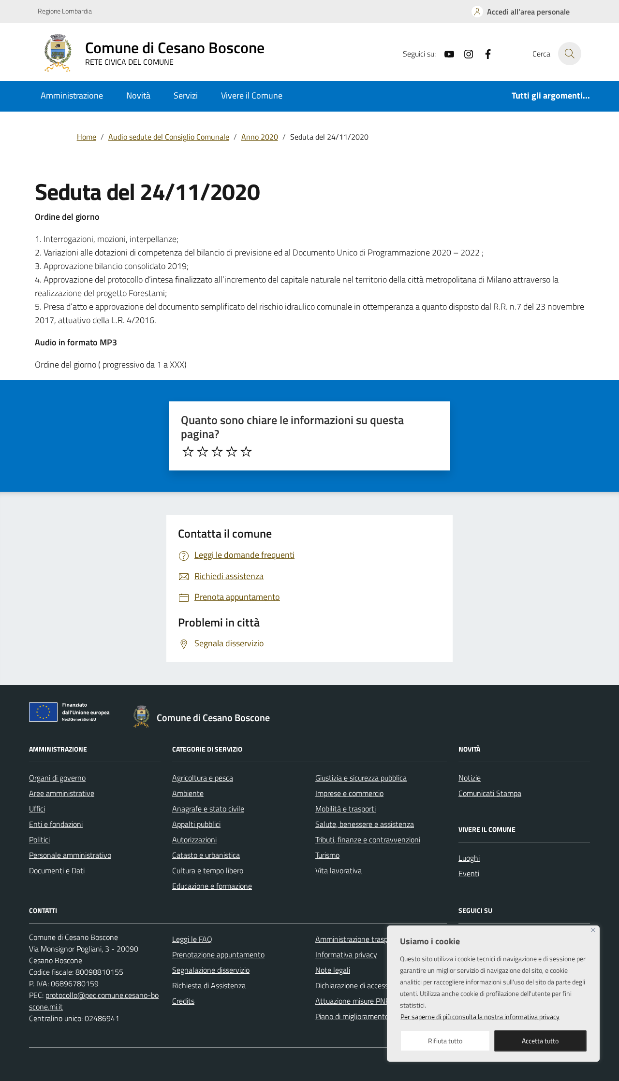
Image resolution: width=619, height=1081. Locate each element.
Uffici (37, 808)
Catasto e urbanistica (206, 855)
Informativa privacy (346, 954)
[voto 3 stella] (217, 451)
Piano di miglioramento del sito (364, 1016)
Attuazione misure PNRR (355, 1001)
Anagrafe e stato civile (208, 808)
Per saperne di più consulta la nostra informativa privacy (480, 1016)
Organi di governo (57, 777)
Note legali (332, 970)
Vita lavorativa (338, 870)
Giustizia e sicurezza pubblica (361, 777)
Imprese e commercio (349, 793)
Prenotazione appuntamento (218, 954)
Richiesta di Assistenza (209, 985)
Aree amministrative (61, 793)
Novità (138, 95)
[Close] (593, 930)
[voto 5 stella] (246, 451)
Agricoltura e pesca (202, 777)
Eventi (468, 873)
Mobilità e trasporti (345, 808)
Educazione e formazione (212, 886)
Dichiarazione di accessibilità (360, 985)
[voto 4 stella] (231, 451)
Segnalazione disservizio (211, 970)
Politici (39, 839)
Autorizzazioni (194, 839)
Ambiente (188, 793)
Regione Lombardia (65, 11)
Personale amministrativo (70, 855)
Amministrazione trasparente (362, 939)
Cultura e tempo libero (207, 870)
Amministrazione (72, 95)
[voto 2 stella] (202, 451)
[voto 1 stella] (188, 451)
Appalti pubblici (196, 824)
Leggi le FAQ (192, 939)
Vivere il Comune (251, 95)
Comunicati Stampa (489, 793)
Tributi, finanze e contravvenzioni (367, 839)
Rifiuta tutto (445, 1041)
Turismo (327, 855)
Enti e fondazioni (56, 824)
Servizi (186, 95)
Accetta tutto (540, 1041)
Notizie (469, 777)
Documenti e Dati (57, 870)
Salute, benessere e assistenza (364, 824)
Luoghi (469, 858)
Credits (183, 1001)
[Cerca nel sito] (569, 53)
